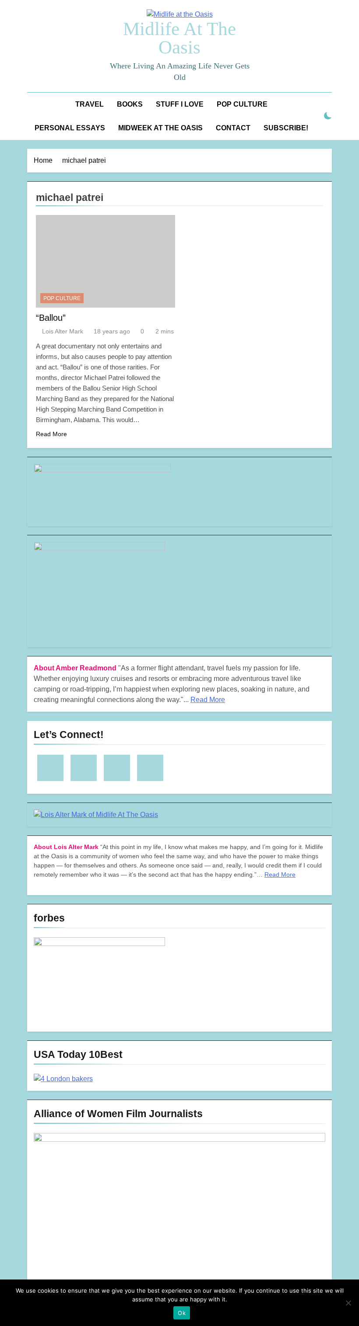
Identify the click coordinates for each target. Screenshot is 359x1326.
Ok (182, 1312)
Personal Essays (70, 128)
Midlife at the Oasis (179, 37)
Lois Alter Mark (62, 331)
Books (130, 104)
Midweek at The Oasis (160, 128)
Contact (233, 128)
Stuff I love (180, 104)
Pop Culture (242, 104)
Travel (89, 104)
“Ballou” (51, 318)
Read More (51, 433)
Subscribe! (286, 128)
